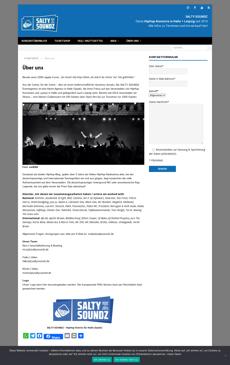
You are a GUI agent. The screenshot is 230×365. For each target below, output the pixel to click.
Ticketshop (62, 40)
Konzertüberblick (34, 40)
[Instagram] (188, 7)
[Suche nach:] (190, 47)
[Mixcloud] (209, 7)
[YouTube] (202, 7)
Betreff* (153, 91)
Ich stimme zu (102, 359)
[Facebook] (195, 7)
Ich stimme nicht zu (126, 359)
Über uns (132, 40)
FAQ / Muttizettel (90, 40)
